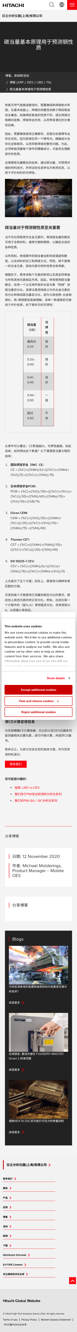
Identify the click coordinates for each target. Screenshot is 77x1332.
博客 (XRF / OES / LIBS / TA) (30, 82)
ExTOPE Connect (13, 1264)
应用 (5, 1207)
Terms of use (10, 1319)
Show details (56, 678)
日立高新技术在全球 (13, 1274)
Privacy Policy (29, 1319)
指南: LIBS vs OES (27, 787)
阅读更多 (14, 1002)
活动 (5, 1226)
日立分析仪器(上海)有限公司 (22, 16)
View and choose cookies (36, 701)
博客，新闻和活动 (17, 76)
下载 (5, 1245)
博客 (5, 1216)
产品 (5, 1197)
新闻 (5, 1235)
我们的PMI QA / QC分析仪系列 (36, 800)
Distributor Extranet (14, 1255)
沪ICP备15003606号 (15, 1324)
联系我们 (16, 764)
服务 (5, 1188)
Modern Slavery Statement (56, 1319)
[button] (62, 5)
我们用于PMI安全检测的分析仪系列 (38, 794)
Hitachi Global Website (21, 1301)
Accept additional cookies (38, 689)
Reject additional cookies (38, 712)
